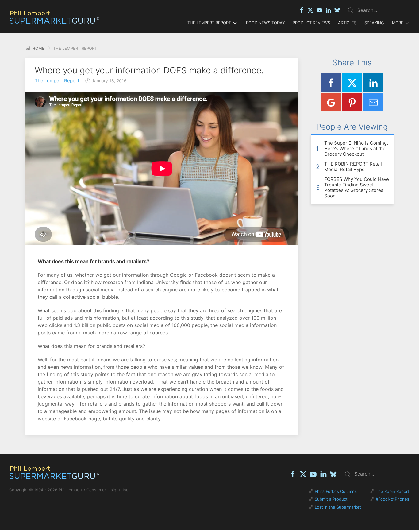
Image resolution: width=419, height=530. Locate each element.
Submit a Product (331, 499)
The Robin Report (392, 491)
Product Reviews (311, 22)
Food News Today (265, 22)
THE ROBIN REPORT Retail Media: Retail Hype (353, 166)
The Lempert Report (57, 81)
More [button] (397, 22)
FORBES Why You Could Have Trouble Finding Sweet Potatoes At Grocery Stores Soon (356, 187)
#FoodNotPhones (392, 499)
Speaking (374, 22)
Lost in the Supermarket (338, 507)
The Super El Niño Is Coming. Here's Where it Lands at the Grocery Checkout (356, 148)
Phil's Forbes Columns (336, 491)
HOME (37, 48)
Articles (347, 22)
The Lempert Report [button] (209, 22)
